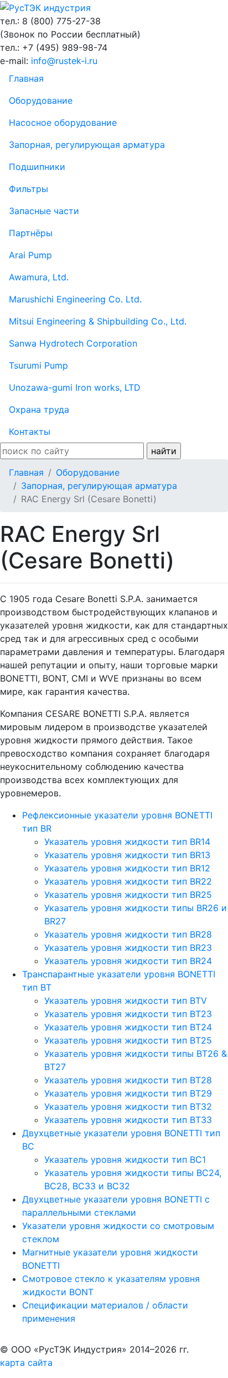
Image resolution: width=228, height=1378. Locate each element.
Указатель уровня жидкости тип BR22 (128, 881)
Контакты (29, 431)
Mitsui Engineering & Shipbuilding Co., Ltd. (97, 321)
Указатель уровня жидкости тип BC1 (125, 1159)
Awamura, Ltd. (39, 277)
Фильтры (28, 188)
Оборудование (40, 100)
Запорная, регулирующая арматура (87, 144)
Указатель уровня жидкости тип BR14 (127, 841)
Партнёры (31, 232)
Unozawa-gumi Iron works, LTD (75, 387)
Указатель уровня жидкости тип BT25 (128, 1040)
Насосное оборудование (63, 122)
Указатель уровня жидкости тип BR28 (128, 934)
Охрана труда (39, 409)
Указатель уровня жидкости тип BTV (125, 1000)
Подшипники (37, 166)
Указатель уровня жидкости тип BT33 (128, 1119)
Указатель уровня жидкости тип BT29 (128, 1093)
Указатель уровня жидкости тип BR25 (128, 894)
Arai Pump (30, 254)
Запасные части (44, 210)
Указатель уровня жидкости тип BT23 (128, 1013)
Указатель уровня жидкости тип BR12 (127, 868)
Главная (26, 78)
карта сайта (26, 1362)
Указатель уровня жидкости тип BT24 (128, 1027)
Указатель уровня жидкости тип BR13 (127, 854)
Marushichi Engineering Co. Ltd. (75, 299)
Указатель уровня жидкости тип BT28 (128, 1080)
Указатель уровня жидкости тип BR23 (128, 947)
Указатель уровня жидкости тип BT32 (128, 1106)
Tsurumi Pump (38, 365)
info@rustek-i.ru (64, 60)
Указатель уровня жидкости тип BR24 (128, 960)
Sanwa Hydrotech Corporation (73, 343)
